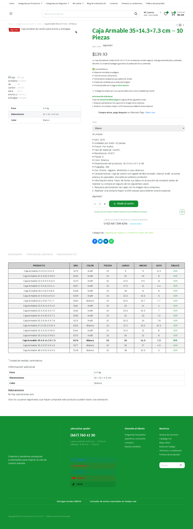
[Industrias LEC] (27, 14)
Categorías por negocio (115, 233)
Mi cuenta (77, 3)
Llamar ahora (136, 223)
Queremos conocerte (135, 438)
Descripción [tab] (15, 254)
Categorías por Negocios (56, 3)
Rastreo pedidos (133, 446)
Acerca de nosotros (168, 434)
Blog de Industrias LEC (96, 3)
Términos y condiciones (132, 3)
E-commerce (131, 233)
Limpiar (99, 134)
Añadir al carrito (125, 203)
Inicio (11, 3)
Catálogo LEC (165, 438)
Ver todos (149, 233)
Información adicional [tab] (39, 254)
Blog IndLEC (165, 442)
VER (175, 271)
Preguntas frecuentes (135, 434)
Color (94, 122)
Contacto (114, 3)
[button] (182, 211)
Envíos (39, 24)
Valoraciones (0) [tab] (66, 254)
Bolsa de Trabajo (167, 446)
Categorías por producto (24, 24)
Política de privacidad (155, 3)
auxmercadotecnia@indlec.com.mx (88, 449)
